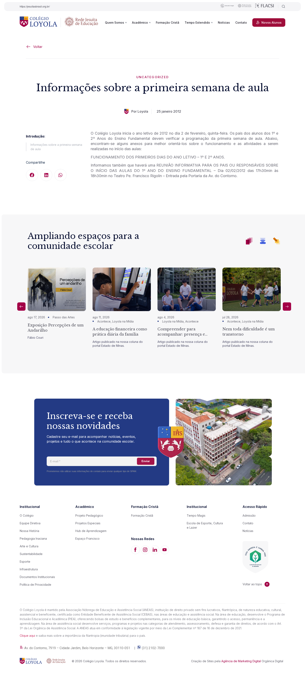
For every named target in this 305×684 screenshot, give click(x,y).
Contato (241, 22)
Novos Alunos (271, 22)
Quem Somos (114, 22)
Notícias (224, 22)
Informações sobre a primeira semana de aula (56, 147)
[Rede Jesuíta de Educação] (81, 22)
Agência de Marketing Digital (241, 661)
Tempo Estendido (197, 22)
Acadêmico (140, 22)
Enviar (146, 461)
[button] (32, 175)
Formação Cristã (167, 22)
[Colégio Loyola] (38, 22)
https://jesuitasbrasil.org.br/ (35, 6)
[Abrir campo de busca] (281, 6)
